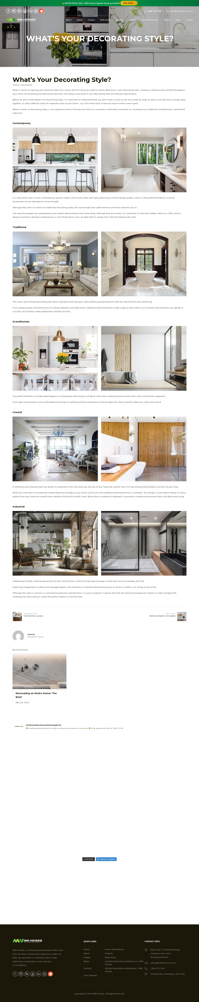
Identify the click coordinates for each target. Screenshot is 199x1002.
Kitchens (132, 19)
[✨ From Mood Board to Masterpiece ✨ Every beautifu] (164, 794)
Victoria (16, 84)
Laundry (119, 19)
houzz (19, 11)
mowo (41, 11)
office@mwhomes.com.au (181, 11)
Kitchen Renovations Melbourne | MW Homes (124, 970)
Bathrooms (105, 19)
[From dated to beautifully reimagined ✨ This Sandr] (121, 770)
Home (68, 19)
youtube (25, 11)
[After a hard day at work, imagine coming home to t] (78, 770)
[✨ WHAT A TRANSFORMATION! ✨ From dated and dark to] (121, 745)
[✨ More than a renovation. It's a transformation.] (164, 819)
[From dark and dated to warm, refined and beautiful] (35, 794)
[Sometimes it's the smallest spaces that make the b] (164, 843)
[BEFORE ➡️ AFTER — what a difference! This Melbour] (35, 770)
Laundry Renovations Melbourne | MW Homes (124, 963)
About (79, 19)
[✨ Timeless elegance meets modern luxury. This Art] (121, 819)
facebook (8, 11)
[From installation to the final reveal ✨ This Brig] (35, 745)
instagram (14, 11)
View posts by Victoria (35, 637)
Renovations (26, 84)
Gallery (167, 19)
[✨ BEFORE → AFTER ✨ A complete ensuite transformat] (78, 819)
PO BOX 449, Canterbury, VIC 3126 (168, 973)
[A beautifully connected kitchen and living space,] (78, 794)
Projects (91, 19)
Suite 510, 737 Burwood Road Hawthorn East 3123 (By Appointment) (165, 953)
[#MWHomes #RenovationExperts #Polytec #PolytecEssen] (78, 745)
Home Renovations (150, 19)
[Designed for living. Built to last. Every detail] (121, 843)
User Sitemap (90, 975)
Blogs (178, 19)
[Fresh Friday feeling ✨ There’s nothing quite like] (164, 745)
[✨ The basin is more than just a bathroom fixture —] (35, 819)
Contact (189, 19)
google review (36, 11)
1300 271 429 (154, 10)
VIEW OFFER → (129, 3)
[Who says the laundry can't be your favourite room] (121, 794)
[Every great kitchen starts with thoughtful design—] (78, 843)
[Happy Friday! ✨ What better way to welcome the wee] (164, 770)
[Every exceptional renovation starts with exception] (35, 843)
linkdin (30, 11)
